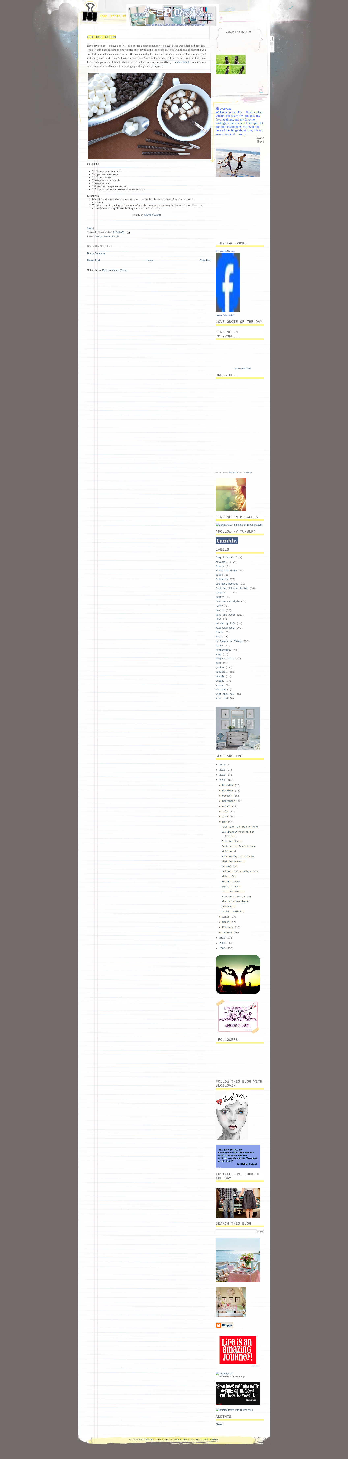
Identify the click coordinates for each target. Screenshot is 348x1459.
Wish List (222, 698)
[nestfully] (224, 1373)
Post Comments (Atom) (114, 270)
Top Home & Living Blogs (231, 1376)
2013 (222, 770)
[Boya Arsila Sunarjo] (228, 311)
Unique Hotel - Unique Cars (240, 871)
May (225, 822)
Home (104, 16)
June (225, 816)
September (229, 801)
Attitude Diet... (233, 891)
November (228, 790)
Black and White (226, 570)
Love (218, 619)
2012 (222, 775)
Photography (223, 650)
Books (219, 575)
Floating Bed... (232, 841)
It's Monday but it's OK (238, 856)
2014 (222, 764)
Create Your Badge (225, 315)
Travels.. (222, 672)
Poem (218, 654)
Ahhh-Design (183, 1439)
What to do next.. (234, 861)
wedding (221, 689)
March (226, 922)
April (226, 917)
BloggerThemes (207, 1439)
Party (219, 645)
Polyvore (248, 472)
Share (90, 228)
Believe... (229, 906)
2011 (222, 780)
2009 (222, 943)
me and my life (225, 623)
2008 (222, 948)
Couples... (223, 592)
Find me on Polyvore (242, 368)
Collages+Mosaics (227, 584)
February (228, 927)
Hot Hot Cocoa (101, 37)
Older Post (205, 260)
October (227, 796)
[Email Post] (128, 231)
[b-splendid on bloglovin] (232, 1139)
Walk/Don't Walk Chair (236, 896)
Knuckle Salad (152, 214)
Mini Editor (233, 472)
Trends (220, 676)
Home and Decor (225, 615)
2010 (222, 937)
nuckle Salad (181, 62)
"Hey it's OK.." (226, 557)
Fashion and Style (228, 601)
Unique (220, 681)
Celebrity (222, 579)
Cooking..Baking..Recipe (107, 236)
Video (219, 685)
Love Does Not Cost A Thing (240, 827)
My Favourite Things (229, 641)
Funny (219, 606)
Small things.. (231, 886)
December (228, 785)
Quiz (218, 663)
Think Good (229, 851)
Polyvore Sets (225, 658)
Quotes (220, 667)
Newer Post (93, 260)
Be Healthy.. (230, 866)
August (227, 806)
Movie (219, 632)
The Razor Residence (235, 901)
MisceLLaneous (225, 628)
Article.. (222, 562)
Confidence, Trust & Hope (239, 846)
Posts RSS (119, 16)
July (225, 811)
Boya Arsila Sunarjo (225, 251)
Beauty (220, 566)
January (227, 932)
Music (219, 636)
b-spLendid (146, 1439)
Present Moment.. (233, 911)
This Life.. (229, 876)
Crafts (220, 597)
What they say (225, 694)
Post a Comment (96, 253)
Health (220, 610)
